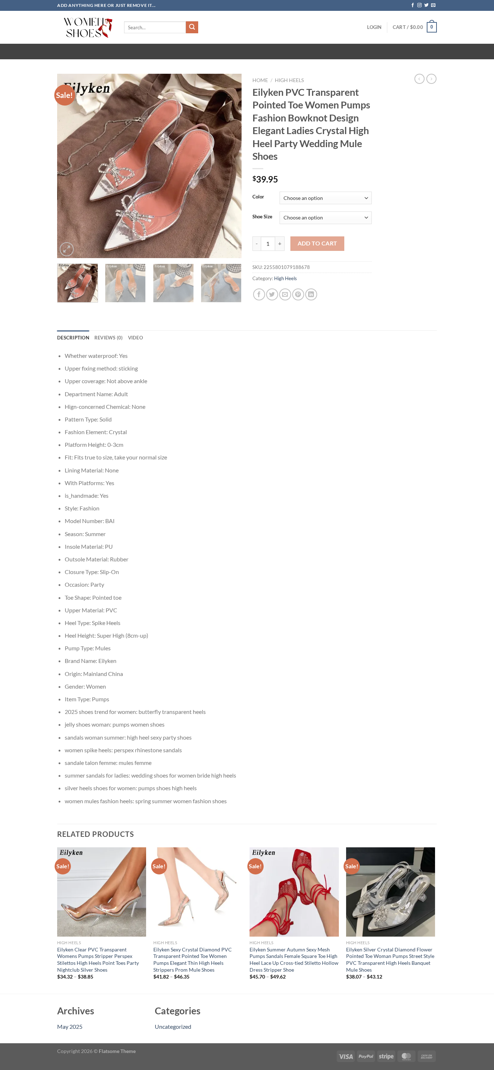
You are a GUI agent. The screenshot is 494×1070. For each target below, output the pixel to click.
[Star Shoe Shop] (85, 27)
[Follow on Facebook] (412, 5)
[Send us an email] (433, 5)
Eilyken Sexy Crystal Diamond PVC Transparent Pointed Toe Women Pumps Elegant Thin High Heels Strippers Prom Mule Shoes (192, 959)
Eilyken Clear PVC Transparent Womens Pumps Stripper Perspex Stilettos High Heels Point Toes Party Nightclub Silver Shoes (98, 959)
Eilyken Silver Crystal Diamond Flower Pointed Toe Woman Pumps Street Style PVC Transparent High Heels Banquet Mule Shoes (390, 959)
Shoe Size (262, 216)
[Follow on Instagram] (419, 5)
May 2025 (69, 1026)
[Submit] (192, 27)
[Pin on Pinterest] (298, 294)
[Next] (228, 165)
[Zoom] (67, 249)
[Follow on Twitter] (426, 5)
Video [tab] (135, 338)
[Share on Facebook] (259, 294)
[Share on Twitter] (272, 294)
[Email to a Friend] (285, 294)
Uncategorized (173, 1026)
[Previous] (69, 165)
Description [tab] (73, 338)
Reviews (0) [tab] (108, 338)
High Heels (289, 80)
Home (260, 80)
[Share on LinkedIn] (311, 294)
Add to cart (317, 243)
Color (258, 197)
